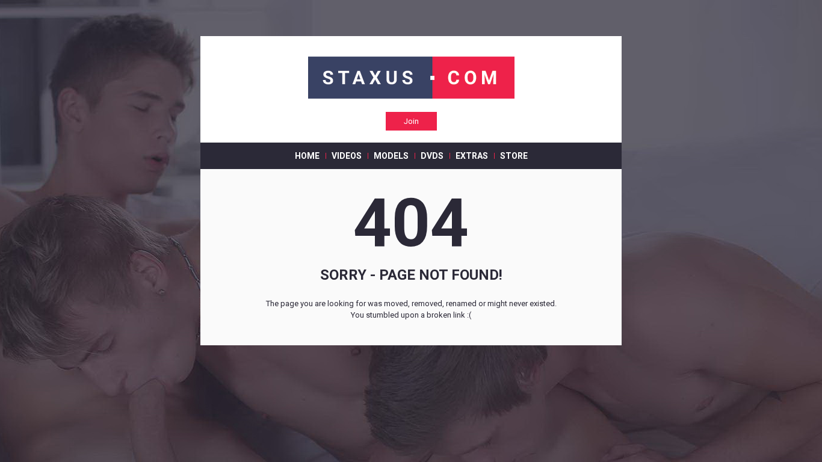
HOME (307, 156)
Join (411, 121)
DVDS (432, 156)
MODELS (391, 156)
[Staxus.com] (411, 78)
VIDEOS (347, 156)
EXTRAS (472, 156)
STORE (514, 156)
